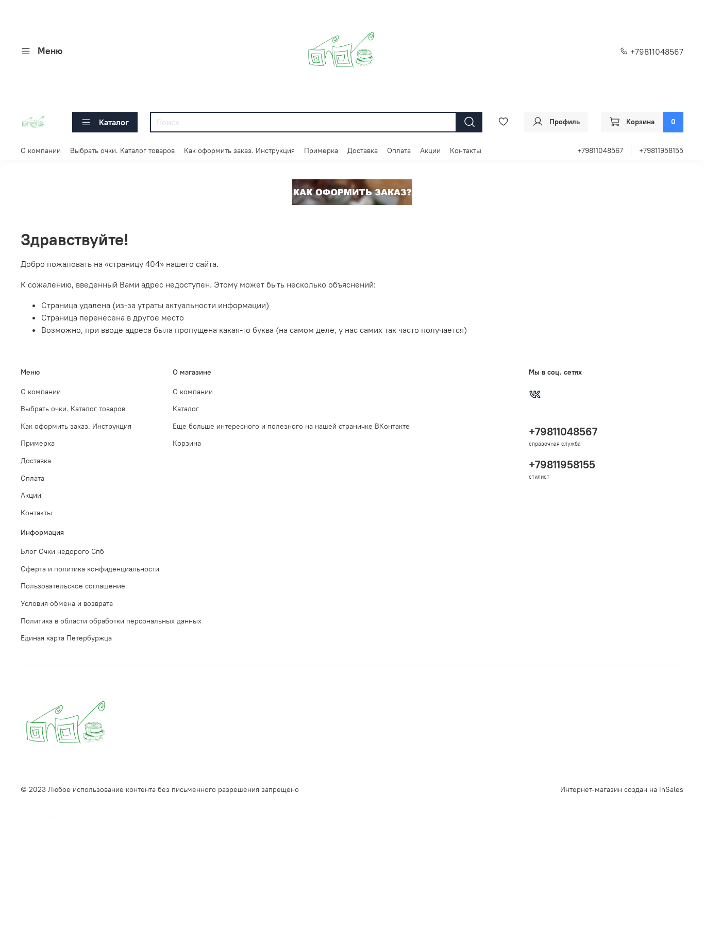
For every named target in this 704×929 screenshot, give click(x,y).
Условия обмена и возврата (67, 603)
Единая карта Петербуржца (66, 638)
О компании (41, 150)
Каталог (114, 122)
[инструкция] (352, 191)
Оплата (399, 150)
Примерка (321, 150)
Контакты (465, 150)
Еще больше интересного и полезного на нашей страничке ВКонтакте (291, 426)
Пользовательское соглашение (73, 585)
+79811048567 (655, 51)
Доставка (362, 150)
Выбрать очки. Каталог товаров (122, 150)
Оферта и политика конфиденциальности (90, 568)
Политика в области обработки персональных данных (111, 621)
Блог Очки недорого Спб (62, 551)
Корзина (187, 443)
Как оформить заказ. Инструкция (239, 150)
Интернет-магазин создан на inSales (621, 789)
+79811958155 (661, 150)
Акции (430, 150)
